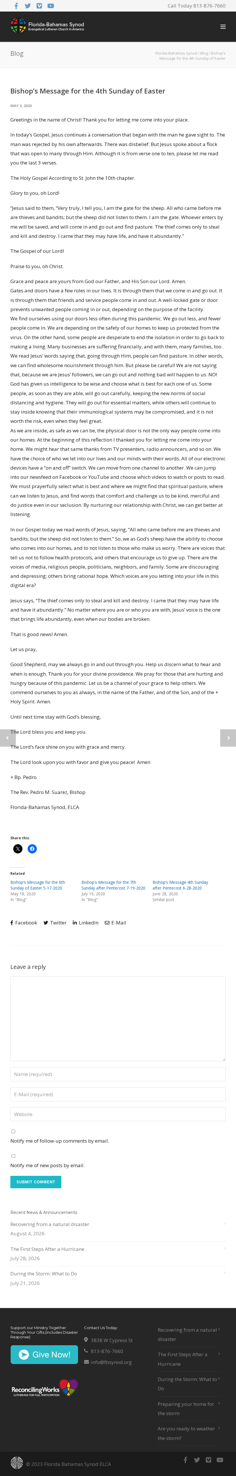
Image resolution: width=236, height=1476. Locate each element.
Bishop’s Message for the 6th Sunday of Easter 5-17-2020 (37, 885)
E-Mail (118, 922)
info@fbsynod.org (111, 1362)
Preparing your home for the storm (186, 1409)
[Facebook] (16, 6)
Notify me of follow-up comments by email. (59, 1140)
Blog (204, 53)
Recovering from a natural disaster (49, 1224)
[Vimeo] (39, 6)
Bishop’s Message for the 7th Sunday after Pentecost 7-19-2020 (113, 885)
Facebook (25, 922)
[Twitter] (27, 6)
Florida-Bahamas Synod (176, 53)
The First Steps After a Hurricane (47, 1249)
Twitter (57, 922)
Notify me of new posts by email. (47, 1165)
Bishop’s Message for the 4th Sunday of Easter (87, 91)
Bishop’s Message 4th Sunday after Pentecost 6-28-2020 (180, 885)
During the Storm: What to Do (43, 1273)
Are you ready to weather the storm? (186, 1433)
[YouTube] (50, 6)
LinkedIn (88, 922)
